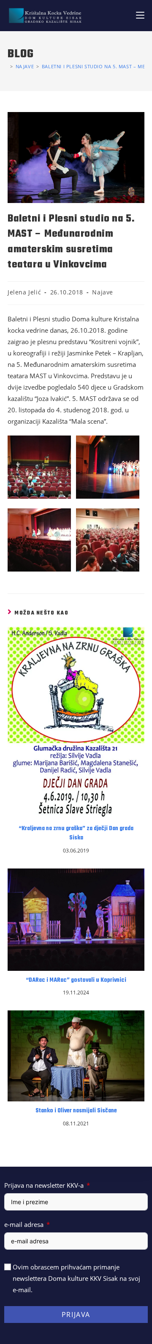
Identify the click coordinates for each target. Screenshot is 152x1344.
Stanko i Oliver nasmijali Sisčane (76, 1111)
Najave (102, 292)
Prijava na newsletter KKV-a (44, 1185)
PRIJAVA (76, 1314)
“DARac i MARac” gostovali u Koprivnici (76, 980)
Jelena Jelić (24, 292)
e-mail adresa (23, 1224)
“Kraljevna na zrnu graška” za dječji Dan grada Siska (76, 833)
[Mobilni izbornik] (140, 15)
